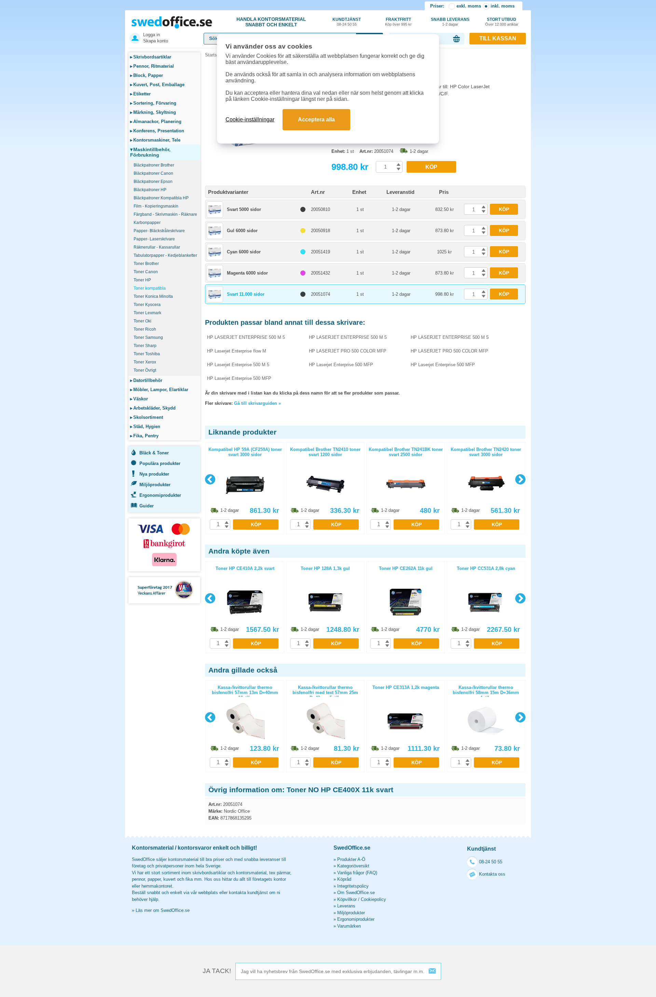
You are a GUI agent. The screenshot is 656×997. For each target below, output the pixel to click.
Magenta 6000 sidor (247, 273)
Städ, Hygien (145, 426)
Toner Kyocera (147, 304)
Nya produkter (154, 474)
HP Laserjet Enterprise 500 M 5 (238, 364)
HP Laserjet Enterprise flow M (236, 351)
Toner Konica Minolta (153, 296)
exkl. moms (468, 6)
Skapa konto (155, 40)
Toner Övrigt (145, 370)
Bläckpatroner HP (150, 189)
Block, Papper (146, 75)
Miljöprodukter (154, 484)
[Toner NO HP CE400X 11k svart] (266, 160)
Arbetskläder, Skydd (153, 408)
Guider (146, 505)
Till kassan (497, 38)
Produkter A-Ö (351, 859)
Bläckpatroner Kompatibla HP (161, 198)
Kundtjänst (346, 21)
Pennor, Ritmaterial (152, 66)
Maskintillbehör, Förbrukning (150, 152)
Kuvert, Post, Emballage (157, 84)
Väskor (139, 398)
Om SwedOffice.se (356, 892)
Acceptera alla (316, 119)
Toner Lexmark (147, 312)
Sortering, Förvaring (153, 103)
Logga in (151, 34)
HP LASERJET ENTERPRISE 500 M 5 (246, 337)
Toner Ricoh (145, 329)
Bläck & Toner (154, 452)
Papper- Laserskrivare (154, 239)
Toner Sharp (145, 345)
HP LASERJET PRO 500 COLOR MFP (347, 351)
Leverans (346, 905)
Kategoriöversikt (353, 865)
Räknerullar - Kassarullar (157, 247)
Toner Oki (142, 321)
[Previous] (210, 479)
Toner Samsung (148, 337)
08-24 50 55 (490, 861)
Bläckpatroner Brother (154, 165)
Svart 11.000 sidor (245, 294)
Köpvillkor (347, 899)
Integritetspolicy (353, 886)
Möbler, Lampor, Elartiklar (159, 389)
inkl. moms (503, 6)
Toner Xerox (145, 362)
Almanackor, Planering (155, 121)
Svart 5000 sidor (244, 209)
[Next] (520, 479)
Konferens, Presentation (157, 130)
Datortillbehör (146, 380)
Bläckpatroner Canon (153, 173)
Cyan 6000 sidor (244, 251)
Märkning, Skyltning (153, 112)
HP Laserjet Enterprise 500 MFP (341, 364)
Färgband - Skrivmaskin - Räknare (165, 214)
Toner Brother (146, 263)
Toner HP (142, 280)
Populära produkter (159, 463)
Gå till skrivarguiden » (257, 403)
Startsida (214, 54)
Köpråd (344, 879)
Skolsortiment (146, 417)
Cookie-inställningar (250, 119)
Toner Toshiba (147, 353)
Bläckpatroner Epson (153, 181)
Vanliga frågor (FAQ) (357, 872)
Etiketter (140, 93)
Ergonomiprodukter (160, 495)
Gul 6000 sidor (242, 230)
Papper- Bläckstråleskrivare (159, 230)
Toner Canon (146, 271)
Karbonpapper (147, 222)
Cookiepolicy (373, 899)
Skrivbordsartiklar (150, 56)
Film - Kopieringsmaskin (156, 206)
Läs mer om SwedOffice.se (163, 910)
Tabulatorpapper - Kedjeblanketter (165, 255)
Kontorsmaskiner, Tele (155, 140)
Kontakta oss (492, 874)
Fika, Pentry (144, 435)
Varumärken (349, 926)
